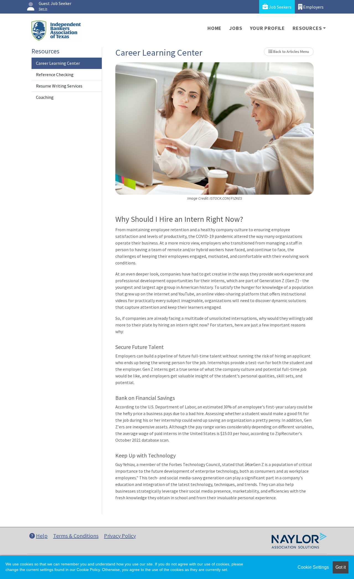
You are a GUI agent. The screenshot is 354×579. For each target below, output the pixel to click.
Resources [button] (307, 28)
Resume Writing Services (59, 86)
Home (214, 28)
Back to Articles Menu (290, 51)
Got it (340, 567)
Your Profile (267, 28)
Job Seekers (279, 7)
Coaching (45, 97)
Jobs (235, 28)
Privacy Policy (120, 535)
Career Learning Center (58, 63)
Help (42, 535)
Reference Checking (55, 74)
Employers (313, 7)
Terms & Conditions (75, 535)
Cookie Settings (313, 567)
